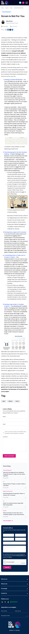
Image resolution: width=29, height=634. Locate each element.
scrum (17, 401)
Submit (7, 567)
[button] (20, 3)
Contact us (23, 3)
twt (5, 602)
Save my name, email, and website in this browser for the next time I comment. (15, 432)
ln (2, 602)
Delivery (10, 401)
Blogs (11, 7)
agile (4, 401)
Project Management (6, 11)
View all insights (7, 520)
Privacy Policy (20, 555)
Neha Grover (9, 21)
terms (10, 557)
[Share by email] (6, 30)
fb (8, 602)
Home (2, 7)
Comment (5, 436)
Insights (7, 7)
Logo (5, 3)
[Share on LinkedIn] (8, 30)
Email (4, 424)
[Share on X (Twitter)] (10, 30)
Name (4, 416)
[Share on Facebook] (12, 30)
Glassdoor (14, 602)
